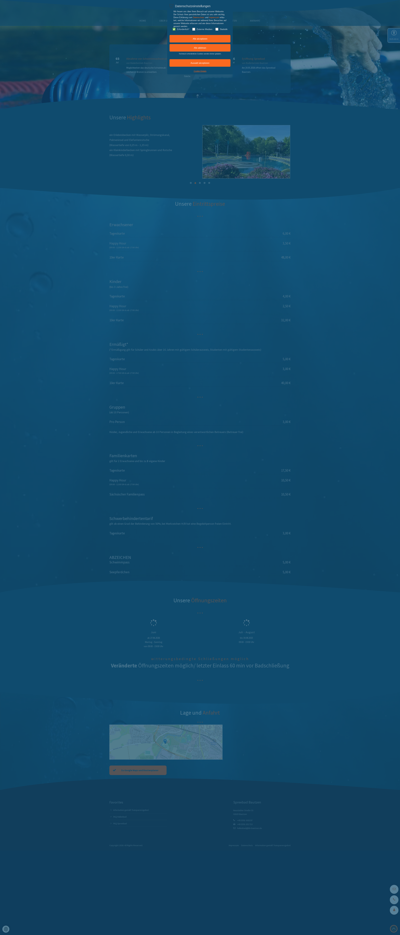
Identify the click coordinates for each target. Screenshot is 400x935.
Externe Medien (204, 29)
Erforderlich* (183, 29)
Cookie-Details (200, 71)
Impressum (214, 17)
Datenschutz (198, 17)
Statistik (224, 29)
